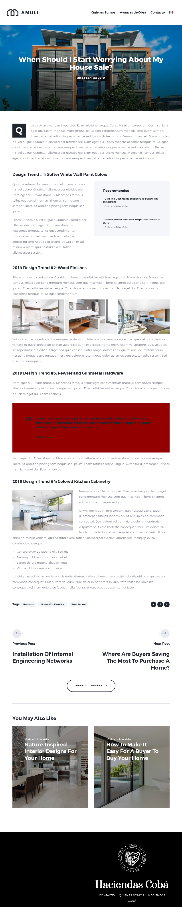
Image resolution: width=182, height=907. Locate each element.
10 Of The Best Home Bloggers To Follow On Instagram (130, 200)
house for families (52, 604)
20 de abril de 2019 (115, 206)
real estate (78, 604)
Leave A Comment (89, 685)
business (28, 604)
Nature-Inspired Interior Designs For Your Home (50, 751)
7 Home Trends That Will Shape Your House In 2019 (131, 221)
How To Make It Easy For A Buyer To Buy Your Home (132, 751)
